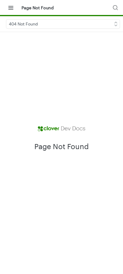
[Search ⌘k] (115, 7)
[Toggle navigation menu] (11, 7)
